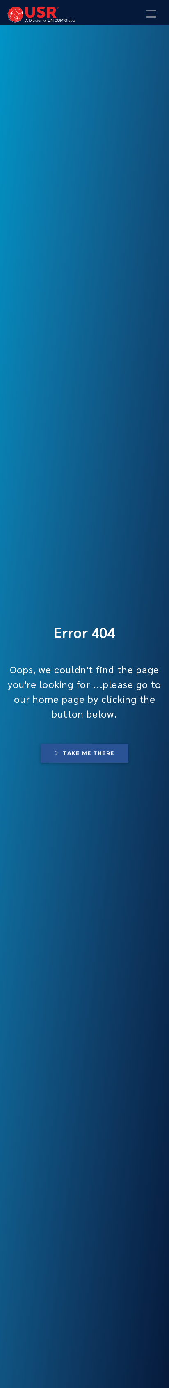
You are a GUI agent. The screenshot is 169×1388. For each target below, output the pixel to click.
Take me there (88, 753)
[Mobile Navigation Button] (151, 14)
